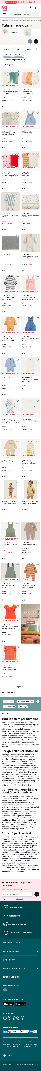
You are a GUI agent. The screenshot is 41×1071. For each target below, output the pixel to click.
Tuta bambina (9, 707)
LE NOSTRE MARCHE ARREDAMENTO (14, 968)
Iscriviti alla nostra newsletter (14, 890)
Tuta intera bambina (25, 701)
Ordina (6, 49)
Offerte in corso (17, 1044)
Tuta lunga (23, 707)
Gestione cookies (11, 1046)
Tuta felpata (8, 701)
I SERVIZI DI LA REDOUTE (11, 951)
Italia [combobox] (8, 1055)
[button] (36, 7)
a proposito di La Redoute (12, 943)
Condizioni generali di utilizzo (27, 1046)
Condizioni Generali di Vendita (12, 1042)
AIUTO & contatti (9, 960)
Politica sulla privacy (31, 1044)
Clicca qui (19, 899)
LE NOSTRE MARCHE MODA (11, 977)
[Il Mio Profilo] (30, 7)
